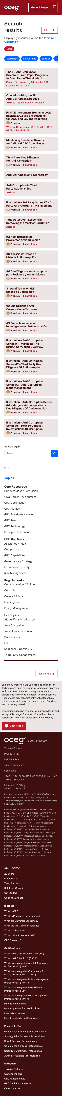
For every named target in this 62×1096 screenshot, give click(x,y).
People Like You (12, 1026)
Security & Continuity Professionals (23, 1050)
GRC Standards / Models (19, 514)
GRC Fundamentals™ (15, 1078)
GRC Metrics (12, 508)
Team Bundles (12, 883)
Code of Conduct (13, 897)
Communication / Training (20, 584)
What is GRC (11, 911)
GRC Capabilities (14, 555)
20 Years (9, 873)
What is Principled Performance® (22, 916)
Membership (11, 878)
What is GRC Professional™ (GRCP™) (24, 953)
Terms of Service (23, 717)
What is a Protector (14, 930)
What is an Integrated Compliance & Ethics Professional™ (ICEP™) (23, 973)
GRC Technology (14, 526)
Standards (12, 58)
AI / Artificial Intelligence (19, 619)
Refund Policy (11, 759)
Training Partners (13, 1069)
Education (10, 1063)
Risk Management (15, 573)
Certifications (12, 948)
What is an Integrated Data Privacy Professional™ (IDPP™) (23, 989)
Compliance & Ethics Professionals (23, 1045)
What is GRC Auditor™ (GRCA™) (21, 958)
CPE (7, 468)
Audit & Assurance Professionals (22, 1055)
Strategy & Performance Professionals (25, 1036)
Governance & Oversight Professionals (25, 1031)
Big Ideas (9, 905)
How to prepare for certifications (22, 1008)
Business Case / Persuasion (21, 491)
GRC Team (10, 520)
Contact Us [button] (10, 770)
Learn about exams (14, 1013)
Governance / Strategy (18, 561)
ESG (6, 643)
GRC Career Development (20, 497)
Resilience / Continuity (18, 649)
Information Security (16, 567)
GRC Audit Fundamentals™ (18, 1083)
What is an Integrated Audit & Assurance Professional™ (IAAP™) (26, 965)
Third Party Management (19, 654)
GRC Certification (15, 502)
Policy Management (16, 608)
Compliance (11, 549)
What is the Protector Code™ (20, 935)
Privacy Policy (45, 717)
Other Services (12, 1088)
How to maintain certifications (20, 1018)
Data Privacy (12, 637)
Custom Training (13, 1073)
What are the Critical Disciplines (21, 925)
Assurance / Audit (15, 543)
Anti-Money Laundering (19, 631)
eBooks (46, 58)
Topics (9, 478)
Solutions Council (13, 888)
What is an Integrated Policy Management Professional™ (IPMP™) (27, 981)
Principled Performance (18, 532)
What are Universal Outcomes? (21, 920)
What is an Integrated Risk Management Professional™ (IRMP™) (26, 997)
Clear (9, 48)
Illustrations (29, 58)
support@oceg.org (14, 765)
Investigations (12, 602)
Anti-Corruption (14, 625)
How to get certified (15, 1003)
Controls (9, 590)
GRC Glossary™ (12, 940)
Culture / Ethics (13, 596)
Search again (12, 446)
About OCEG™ (12, 868)
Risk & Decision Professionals (20, 1041)
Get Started (10, 892)
